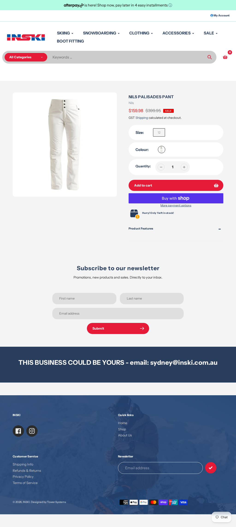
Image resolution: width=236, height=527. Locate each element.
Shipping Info (23, 464)
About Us (125, 435)
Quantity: (143, 166)
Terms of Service (25, 483)
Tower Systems (56, 502)
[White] (161, 149)
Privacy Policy (23, 477)
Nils (131, 103)
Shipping (142, 117)
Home (122, 423)
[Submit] (210, 467)
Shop (122, 429)
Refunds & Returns (27, 471)
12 (159, 132)
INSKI (26, 502)
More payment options (175, 205)
